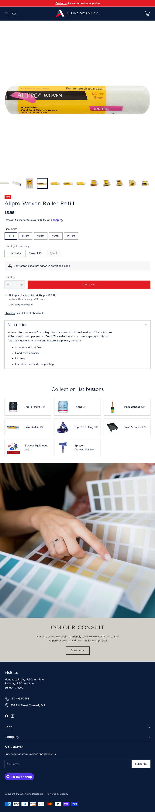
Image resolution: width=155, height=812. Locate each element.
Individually (14, 253)
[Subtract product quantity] (8, 285)
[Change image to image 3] (16, 183)
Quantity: (17, 246)
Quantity (10, 277)
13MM (40, 236)
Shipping (10, 313)
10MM (25, 236)
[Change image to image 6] (55, 183)
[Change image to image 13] (145, 183)
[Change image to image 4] (29, 183)
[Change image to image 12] (132, 183)
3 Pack (53, 253)
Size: (11, 229)
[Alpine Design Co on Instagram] (12, 716)
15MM (55, 236)
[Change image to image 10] (106, 183)
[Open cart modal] (147, 14)
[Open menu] (6, 14)
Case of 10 (35, 253)
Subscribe (141, 763)
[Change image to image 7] (68, 183)
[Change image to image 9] (93, 183)
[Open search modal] (14, 14)
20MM (71, 236)
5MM (11, 236)
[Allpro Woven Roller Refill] (77, 98)
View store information (21, 304)
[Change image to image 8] (81, 183)
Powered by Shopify (57, 793)
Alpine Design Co (34, 793)
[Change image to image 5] (42, 183)
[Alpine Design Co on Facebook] (6, 716)
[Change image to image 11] (119, 183)
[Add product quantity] (21, 285)
